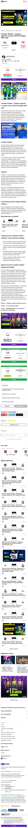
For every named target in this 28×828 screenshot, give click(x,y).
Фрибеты (3, 717)
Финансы (3, 752)
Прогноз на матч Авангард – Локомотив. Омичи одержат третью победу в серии (12, 617)
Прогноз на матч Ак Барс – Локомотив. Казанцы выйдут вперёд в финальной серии (13, 505)
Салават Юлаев (5, 45)
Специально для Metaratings (7, 728)
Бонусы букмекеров (6, 710)
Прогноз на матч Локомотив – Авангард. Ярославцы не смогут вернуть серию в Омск (14, 594)
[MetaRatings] (5, 764)
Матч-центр (4, 445)
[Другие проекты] (4, 1)
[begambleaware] (12, 810)
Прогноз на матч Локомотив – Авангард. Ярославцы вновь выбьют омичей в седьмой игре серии (12, 543)
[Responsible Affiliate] (6, 814)
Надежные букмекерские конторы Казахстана (13, 707)
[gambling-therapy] (21, 810)
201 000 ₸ (20, 375)
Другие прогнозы (7, 460)
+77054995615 (8, 788)
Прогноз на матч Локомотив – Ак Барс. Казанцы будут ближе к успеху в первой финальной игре (12, 531)
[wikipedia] (15, 806)
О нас (2, 724)
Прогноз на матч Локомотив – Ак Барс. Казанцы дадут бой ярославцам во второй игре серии (13, 518)
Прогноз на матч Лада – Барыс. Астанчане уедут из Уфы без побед (10, 226)
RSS (2, 730)
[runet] (2, 806)
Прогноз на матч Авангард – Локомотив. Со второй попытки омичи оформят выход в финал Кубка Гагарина (13, 570)
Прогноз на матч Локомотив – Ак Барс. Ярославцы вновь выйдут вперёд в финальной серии (12, 482)
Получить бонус (14, 700)
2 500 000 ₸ (20, 75)
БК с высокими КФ (6, 714)
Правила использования (6, 734)
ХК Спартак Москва (23, 46)
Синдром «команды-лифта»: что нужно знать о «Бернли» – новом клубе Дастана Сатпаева (7, 669)
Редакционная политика (6, 740)
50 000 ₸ (20, 358)
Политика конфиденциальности (8, 732)
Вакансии (3, 726)
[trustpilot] (4, 810)
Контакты (3, 722)
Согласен (14, 825)
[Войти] (24, 1)
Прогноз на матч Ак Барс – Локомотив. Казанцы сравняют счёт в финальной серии (13, 494)
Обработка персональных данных (8, 738)
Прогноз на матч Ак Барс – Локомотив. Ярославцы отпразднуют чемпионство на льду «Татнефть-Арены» (13, 469)
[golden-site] (7, 806)
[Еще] (26, 1)
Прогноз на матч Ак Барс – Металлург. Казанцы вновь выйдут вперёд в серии (12, 642)
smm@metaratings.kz (9, 786)
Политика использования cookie (8, 736)
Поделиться (13, 424)
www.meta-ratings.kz (16, 771)
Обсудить (7, 406)
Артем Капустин (10, 56)
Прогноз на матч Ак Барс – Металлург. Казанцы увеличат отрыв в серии (12, 606)
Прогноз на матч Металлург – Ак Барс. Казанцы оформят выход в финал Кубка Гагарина (12, 583)
